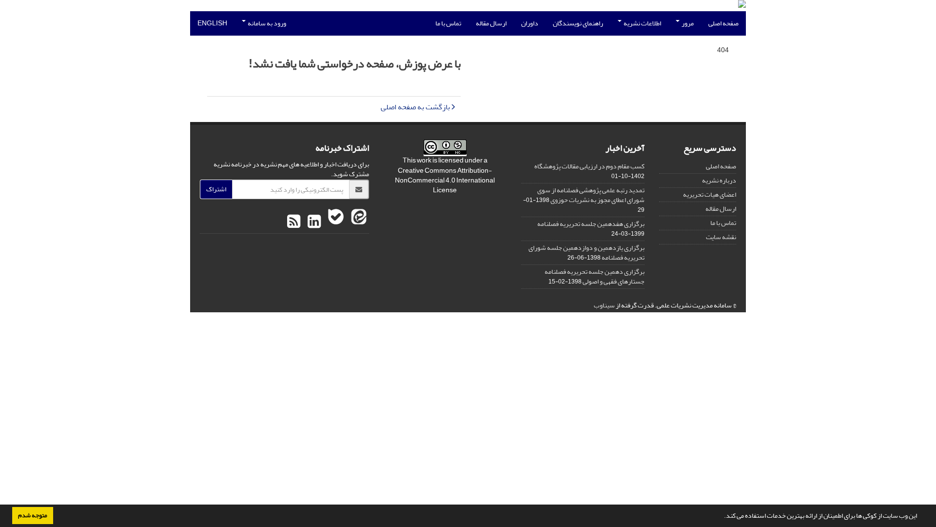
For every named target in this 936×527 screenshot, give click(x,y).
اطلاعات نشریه (642, 23)
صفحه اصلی (723, 23)
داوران (529, 23)
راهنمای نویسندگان (578, 23)
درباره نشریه (719, 180)
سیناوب (604, 305)
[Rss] (294, 222)
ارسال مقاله (491, 23)
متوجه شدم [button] (32, 515)
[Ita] (357, 222)
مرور (687, 23)
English (212, 23)
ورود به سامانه (266, 23)
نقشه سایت (721, 236)
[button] (721, 516)
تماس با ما (448, 23)
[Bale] (334, 222)
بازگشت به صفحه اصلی (415, 107)
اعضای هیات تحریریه (709, 194)
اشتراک (216, 189)
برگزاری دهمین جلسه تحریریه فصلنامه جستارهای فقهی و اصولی (594, 276)
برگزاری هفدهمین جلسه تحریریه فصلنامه (590, 223)
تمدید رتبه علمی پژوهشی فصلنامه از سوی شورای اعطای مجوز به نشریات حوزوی (590, 194)
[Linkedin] (313, 222)
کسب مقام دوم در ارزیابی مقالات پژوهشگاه (589, 166)
